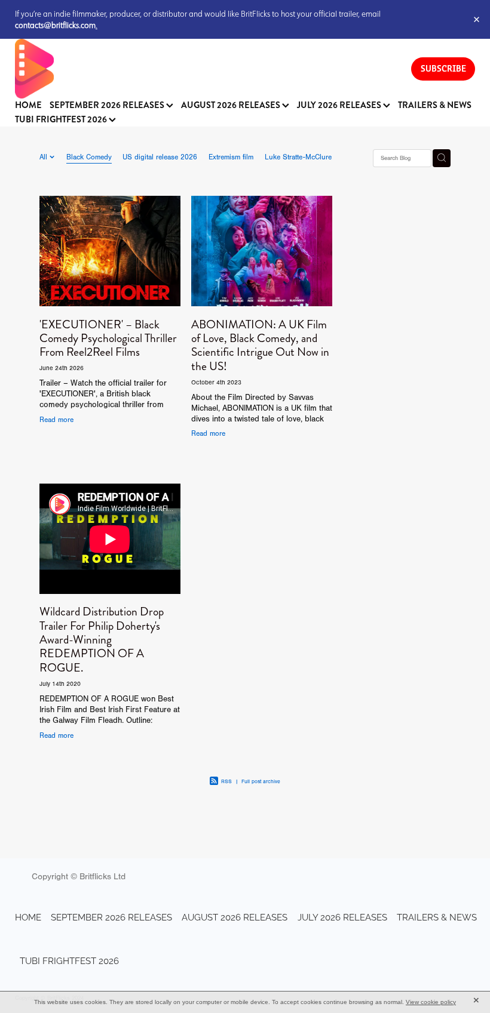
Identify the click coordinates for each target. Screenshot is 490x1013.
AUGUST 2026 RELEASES (231, 105)
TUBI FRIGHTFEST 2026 (62, 119)
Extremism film (231, 157)
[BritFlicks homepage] (201, 68)
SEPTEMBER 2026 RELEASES (108, 105)
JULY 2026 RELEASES (340, 105)
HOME (28, 105)
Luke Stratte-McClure (298, 157)
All (44, 157)
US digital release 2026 (159, 157)
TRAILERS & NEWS (434, 105)
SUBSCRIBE (443, 68)
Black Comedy (89, 157)
